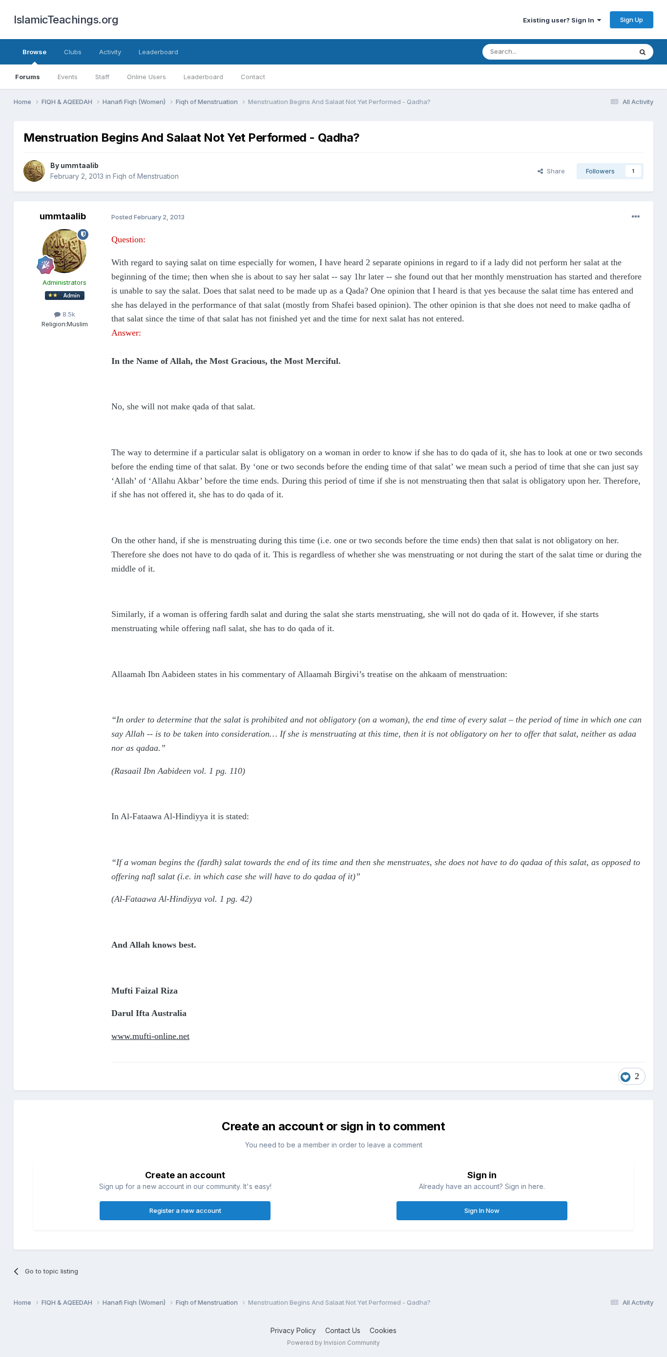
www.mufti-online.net (150, 1036)
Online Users (146, 77)
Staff (102, 77)
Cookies (383, 1330)
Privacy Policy (293, 1330)
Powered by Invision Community (333, 1342)
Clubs (73, 52)
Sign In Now (482, 1210)
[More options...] (636, 217)
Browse (34, 52)
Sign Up (631, 19)
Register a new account (185, 1210)
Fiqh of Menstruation (146, 176)
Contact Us (342, 1330)
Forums (27, 77)
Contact (253, 77)
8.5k (68, 314)
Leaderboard (203, 77)
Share (554, 171)
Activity (110, 52)
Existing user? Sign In (560, 20)
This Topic (603, 51)
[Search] (642, 52)
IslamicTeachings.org (66, 19)
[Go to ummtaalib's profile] (34, 171)
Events (68, 77)
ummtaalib (80, 165)
